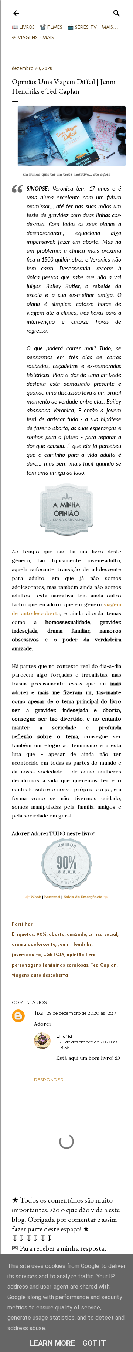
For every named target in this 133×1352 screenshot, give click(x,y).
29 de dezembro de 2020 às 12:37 (81, 1013)
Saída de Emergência (83, 896)
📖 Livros (23, 27)
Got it (94, 1343)
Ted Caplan (104, 965)
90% (42, 935)
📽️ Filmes (51, 27)
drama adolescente (33, 945)
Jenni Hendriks (75, 945)
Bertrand (52, 896)
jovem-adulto (26, 955)
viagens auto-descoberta (40, 975)
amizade (76, 935)
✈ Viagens (25, 37)
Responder (49, 1079)
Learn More (52, 1343)
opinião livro (81, 955)
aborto (57, 935)
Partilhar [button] (22, 924)
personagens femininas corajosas (50, 965)
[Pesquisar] (116, 11)
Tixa (39, 1012)
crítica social (102, 935)
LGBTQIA (53, 955)
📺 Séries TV (82, 27)
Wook (36, 896)
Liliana (64, 1035)
